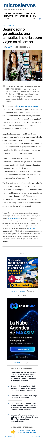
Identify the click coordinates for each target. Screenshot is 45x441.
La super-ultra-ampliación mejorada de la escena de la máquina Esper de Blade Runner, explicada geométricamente (24, 418)
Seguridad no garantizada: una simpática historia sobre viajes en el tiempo (22, 35)
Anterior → (35, 436)
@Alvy (9, 47)
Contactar (8, 16)
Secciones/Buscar (21, 13)
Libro (6, 19)
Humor (34, 13)
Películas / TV (8, 25)
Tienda (33, 16)
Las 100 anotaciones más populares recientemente (26, 431)
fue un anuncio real (14, 218)
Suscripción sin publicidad (17, 291)
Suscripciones (21, 16)
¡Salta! (35, 19)
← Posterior (8, 436)
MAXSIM (17, 363)
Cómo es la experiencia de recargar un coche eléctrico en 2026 (24, 396)
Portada (7, 13)
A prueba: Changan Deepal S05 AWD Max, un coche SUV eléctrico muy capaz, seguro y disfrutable (24, 388)
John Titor (31, 228)
